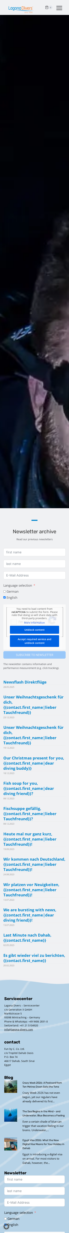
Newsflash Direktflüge (25, 682)
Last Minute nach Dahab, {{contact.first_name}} (27, 937)
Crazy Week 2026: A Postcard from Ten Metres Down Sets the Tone (42, 1084)
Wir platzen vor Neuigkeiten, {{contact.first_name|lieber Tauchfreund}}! (31, 889)
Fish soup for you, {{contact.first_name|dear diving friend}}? (28, 788)
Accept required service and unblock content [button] (34, 641)
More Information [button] (34, 622)
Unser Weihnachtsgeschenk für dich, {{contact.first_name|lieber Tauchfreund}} (33, 704)
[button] (6, 1226)
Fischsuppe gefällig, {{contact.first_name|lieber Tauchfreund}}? (29, 813)
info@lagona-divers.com (18, 1029)
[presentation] (10, 1086)
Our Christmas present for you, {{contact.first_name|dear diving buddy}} (33, 763)
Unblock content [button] (34, 629)
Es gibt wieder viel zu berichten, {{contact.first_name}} (34, 958)
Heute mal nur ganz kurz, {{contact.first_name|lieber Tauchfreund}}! (29, 839)
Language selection (17, 585)
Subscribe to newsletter (34, 655)
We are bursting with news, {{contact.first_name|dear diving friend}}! (29, 915)
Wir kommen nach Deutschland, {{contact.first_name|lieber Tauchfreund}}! (34, 864)
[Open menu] (58, 7)
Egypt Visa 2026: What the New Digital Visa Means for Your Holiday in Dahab (43, 1144)
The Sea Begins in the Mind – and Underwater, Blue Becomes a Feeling (43, 1113)
